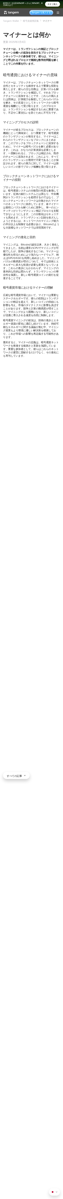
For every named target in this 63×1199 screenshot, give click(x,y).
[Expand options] (54, 1192)
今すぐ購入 (53, 4)
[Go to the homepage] (11, 12)
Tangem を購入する (41, 12)
